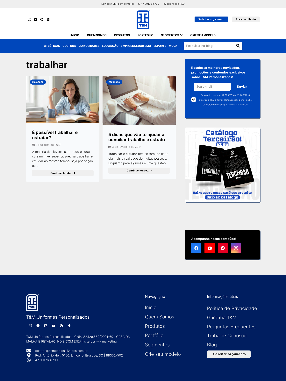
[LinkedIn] (48, 19)
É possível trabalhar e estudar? (55, 135)
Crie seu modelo (163, 354)
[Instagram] (29, 19)
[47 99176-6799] (30, 360)
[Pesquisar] (238, 46)
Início (150, 307)
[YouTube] (35, 19)
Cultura (69, 45)
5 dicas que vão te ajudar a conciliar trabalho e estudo (136, 137)
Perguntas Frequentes (231, 326)
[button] (181, 35)
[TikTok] (69, 326)
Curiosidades (89, 45)
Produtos (155, 326)
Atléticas (52, 45)
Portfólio (154, 335)
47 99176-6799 (46, 360)
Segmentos (157, 345)
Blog (212, 345)
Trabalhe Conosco (227, 335)
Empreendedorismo (136, 45)
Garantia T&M (222, 317)
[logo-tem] (143, 19)
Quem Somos (159, 317)
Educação (110, 45)
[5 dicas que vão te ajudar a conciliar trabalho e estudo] (139, 100)
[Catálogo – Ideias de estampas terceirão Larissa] (222, 165)
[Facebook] (196, 248)
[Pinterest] (42, 19)
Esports (160, 45)
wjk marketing (106, 341)
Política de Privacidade (232, 308)
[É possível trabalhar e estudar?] (62, 99)
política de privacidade (236, 104)
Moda (173, 45)
